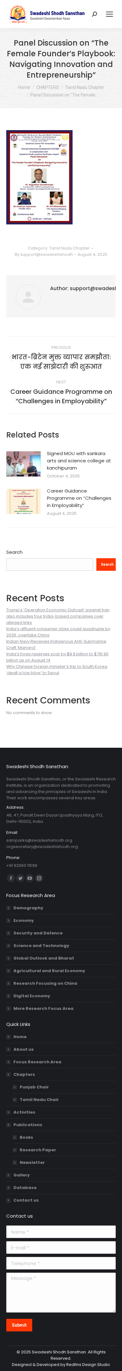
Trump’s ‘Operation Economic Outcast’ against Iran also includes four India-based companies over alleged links (57, 616)
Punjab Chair (34, 1087)
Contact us (26, 1200)
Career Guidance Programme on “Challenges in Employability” (79, 498)
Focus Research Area (37, 1062)
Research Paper (38, 1150)
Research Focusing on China (45, 983)
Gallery (21, 1175)
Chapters (24, 1074)
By (44, 254)
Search (14, 552)
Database (25, 1188)
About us (23, 1049)
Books (26, 1137)
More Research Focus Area (43, 1008)
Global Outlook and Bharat (43, 958)
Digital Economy (31, 996)
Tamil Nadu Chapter (69, 248)
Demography (28, 908)
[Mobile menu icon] (109, 14)
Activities (24, 1112)
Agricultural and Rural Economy (49, 971)
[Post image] (23, 463)
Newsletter (32, 1162)
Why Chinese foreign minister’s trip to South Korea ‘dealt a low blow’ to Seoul (56, 669)
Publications (27, 1125)
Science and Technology (41, 946)
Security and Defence (38, 933)
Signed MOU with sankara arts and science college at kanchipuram (79, 460)
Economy (23, 920)
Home (20, 1037)
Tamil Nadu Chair (39, 1100)
